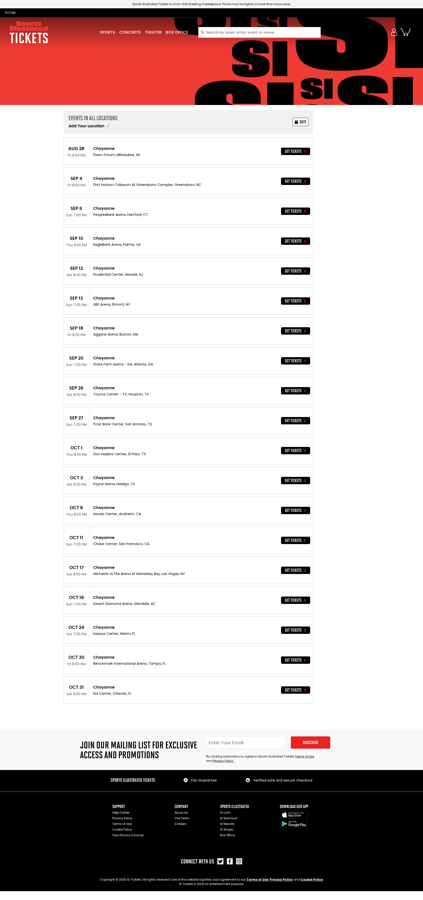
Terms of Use (304, 756)
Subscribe (310, 742)
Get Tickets (293, 151)
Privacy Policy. (223, 761)
